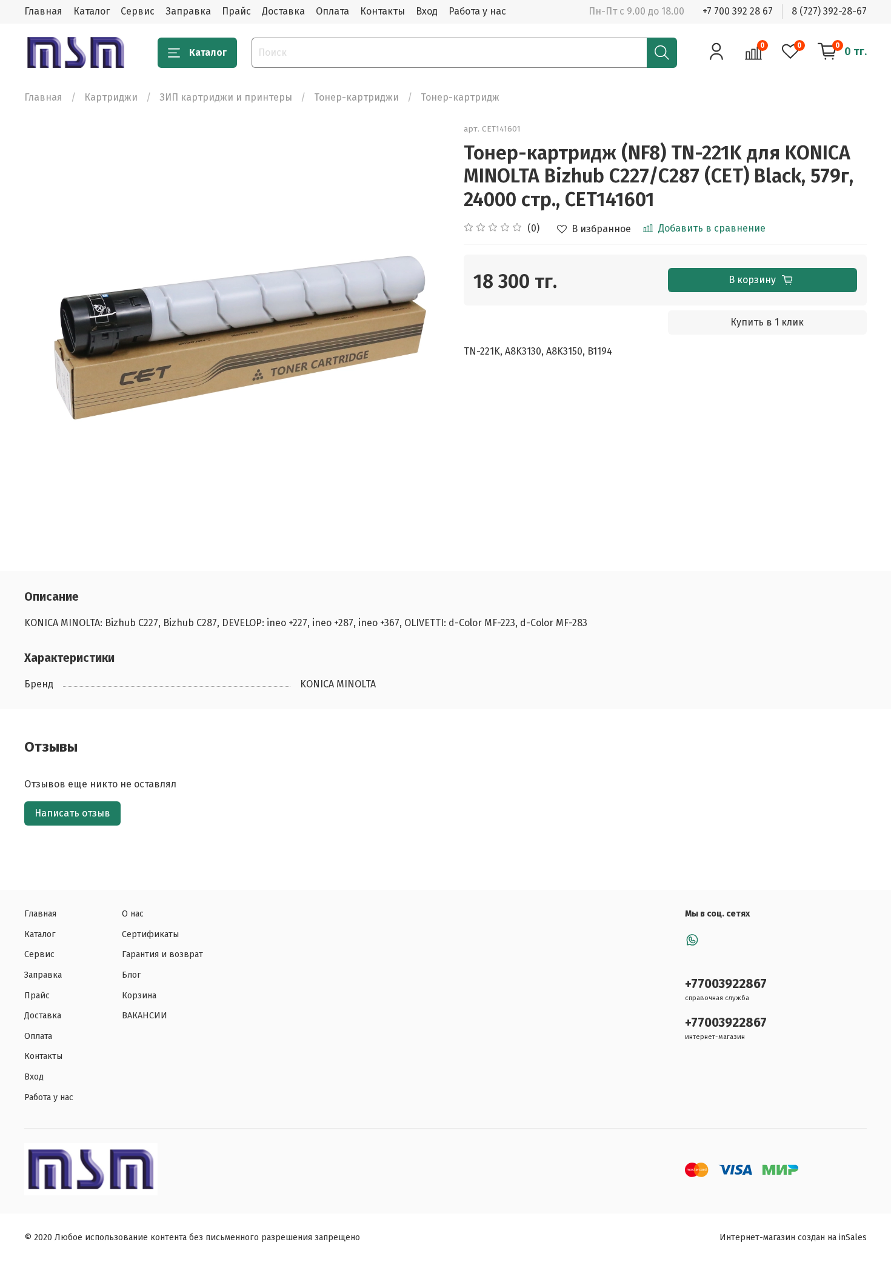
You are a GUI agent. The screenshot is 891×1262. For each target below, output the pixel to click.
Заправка (188, 11)
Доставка (283, 11)
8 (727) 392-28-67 (829, 11)
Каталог (91, 11)
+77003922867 (726, 984)
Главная (43, 11)
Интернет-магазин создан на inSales (793, 1237)
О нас (133, 914)
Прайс (236, 11)
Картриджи (111, 97)
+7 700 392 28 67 (737, 11)
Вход (427, 11)
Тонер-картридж (460, 97)
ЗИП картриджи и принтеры (225, 97)
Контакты (382, 11)
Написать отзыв (72, 813)
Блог (131, 975)
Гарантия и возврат (162, 954)
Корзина (139, 995)
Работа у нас (477, 11)
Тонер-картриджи (356, 97)
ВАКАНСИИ (144, 1015)
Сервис (138, 11)
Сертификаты (150, 934)
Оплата (332, 11)
